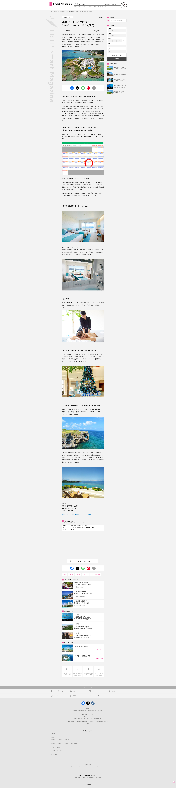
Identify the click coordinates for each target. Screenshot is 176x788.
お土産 (113, 691)
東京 (106, 4)
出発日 (109, 38)
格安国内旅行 (53, 733)
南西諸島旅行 (66, 743)
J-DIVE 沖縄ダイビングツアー (77, 766)
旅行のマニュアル (103, 6)
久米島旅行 (66, 739)
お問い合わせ (91, 721)
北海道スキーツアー (101, 766)
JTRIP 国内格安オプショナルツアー (93, 777)
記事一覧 (79, 6)
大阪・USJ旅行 (54, 754)
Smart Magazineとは (72, 721)
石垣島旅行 (53, 739)
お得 (65, 575)
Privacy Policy (85, 721)
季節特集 (75, 695)
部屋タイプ (110, 49)
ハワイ (116, 4)
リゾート (86, 575)
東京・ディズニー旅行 (55, 747)
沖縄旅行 (52, 737)
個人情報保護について (82, 710)
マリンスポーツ (58, 695)
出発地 (109, 28)
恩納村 (98, 575)
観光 (74, 691)
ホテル (78, 575)
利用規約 (79, 721)
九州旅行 (59, 743)
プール (71, 575)
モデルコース (96, 6)
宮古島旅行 (60, 739)
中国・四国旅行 (74, 743)
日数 (109, 43)
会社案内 (75, 710)
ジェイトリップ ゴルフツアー (90, 766)
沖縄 (79, 718)
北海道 (112, 4)
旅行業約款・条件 (98, 710)
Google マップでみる (84, 561)
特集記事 (90, 6)
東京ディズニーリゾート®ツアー (57, 750)
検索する (117, 58)
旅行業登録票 (91, 710)
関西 (109, 4)
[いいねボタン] (173, 782)
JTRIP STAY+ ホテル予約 (80, 777)
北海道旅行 (53, 743)
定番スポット (85, 6)
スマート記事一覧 (58, 691)
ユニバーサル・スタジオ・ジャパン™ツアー (59, 756)
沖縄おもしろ (95, 695)
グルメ (94, 691)
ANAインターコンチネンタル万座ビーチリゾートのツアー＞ (77, 514)
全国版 (75, 718)
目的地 (109, 33)
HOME (75, 6)
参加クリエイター (99, 721)
